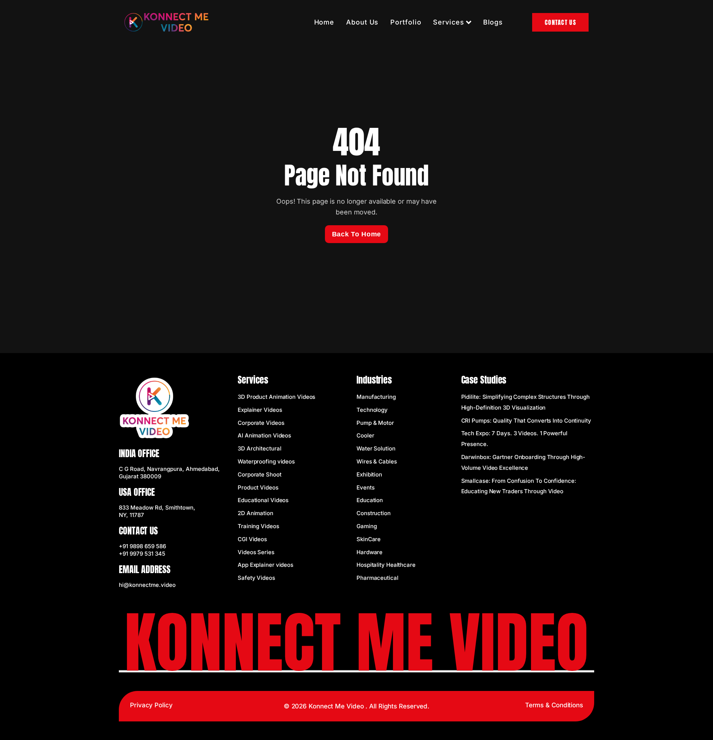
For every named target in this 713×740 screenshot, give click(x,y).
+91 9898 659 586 (142, 546)
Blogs (493, 22)
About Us (362, 22)
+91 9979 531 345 (142, 553)
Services (448, 22)
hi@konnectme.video (147, 584)
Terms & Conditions (554, 705)
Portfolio (405, 22)
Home (324, 22)
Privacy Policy (151, 705)
